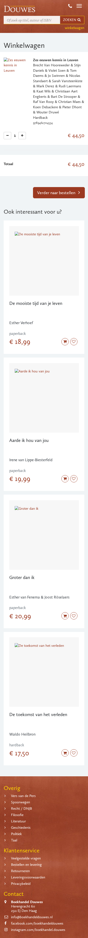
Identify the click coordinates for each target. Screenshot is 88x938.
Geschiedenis (21, 827)
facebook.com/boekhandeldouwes (37, 923)
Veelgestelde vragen (26, 858)
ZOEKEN (70, 20)
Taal (14, 840)
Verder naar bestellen (56, 192)
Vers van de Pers (23, 796)
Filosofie (17, 815)
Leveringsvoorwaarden (28, 877)
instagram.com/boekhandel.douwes (38, 930)
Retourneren (20, 871)
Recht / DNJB (21, 808)
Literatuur (18, 821)
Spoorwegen (20, 802)
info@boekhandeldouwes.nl (32, 917)
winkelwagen (74, 28)
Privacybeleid (21, 883)
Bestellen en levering (26, 864)
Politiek (16, 834)
